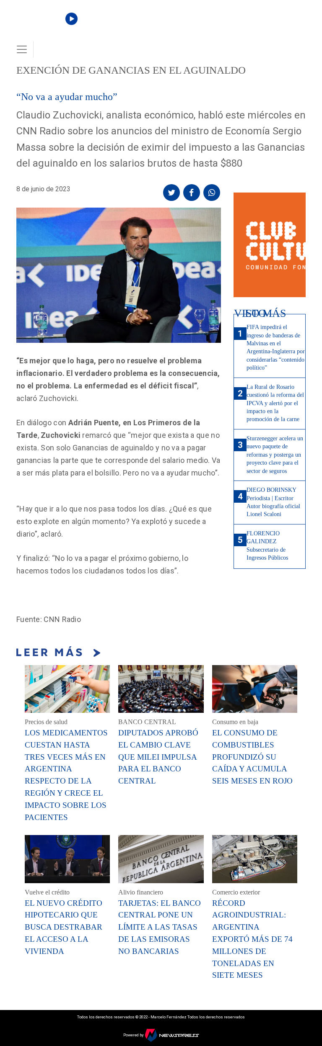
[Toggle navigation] (22, 49)
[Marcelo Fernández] (44, 25)
